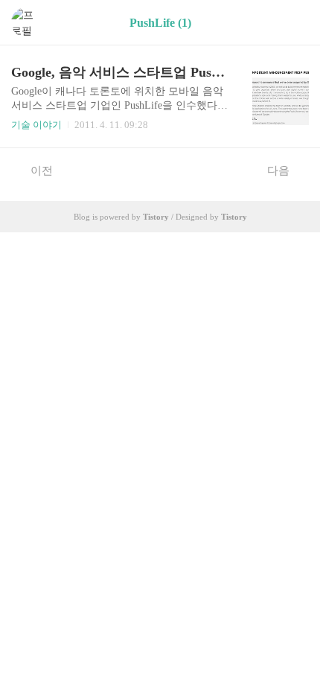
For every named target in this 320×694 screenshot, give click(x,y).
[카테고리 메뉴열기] (294, 23)
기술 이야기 (36, 124)
